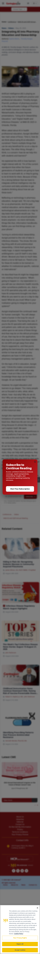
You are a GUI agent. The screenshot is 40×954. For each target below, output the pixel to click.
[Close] (37, 908)
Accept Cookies (20, 950)
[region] (20, 929)
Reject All (20, 944)
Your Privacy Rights (20, 938)
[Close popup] (35, 462)
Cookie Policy (18, 934)
